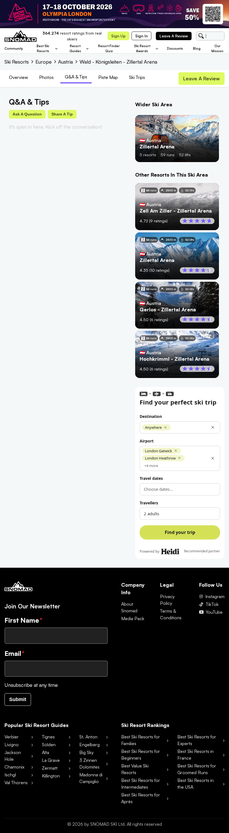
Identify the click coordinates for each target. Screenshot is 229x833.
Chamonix (14, 767)
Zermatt (50, 768)
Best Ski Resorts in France (195, 754)
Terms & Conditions (171, 614)
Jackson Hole (12, 756)
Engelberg (89, 744)
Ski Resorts (16, 62)
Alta (45, 752)
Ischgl (10, 774)
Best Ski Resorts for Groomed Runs (196, 769)
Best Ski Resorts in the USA (195, 783)
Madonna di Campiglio (90, 778)
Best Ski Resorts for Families (140, 740)
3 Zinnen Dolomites (89, 763)
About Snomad (129, 607)
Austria (65, 62)
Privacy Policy (167, 600)
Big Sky (86, 752)
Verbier (11, 737)
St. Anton (88, 737)
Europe (43, 62)
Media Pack (132, 618)
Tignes (48, 737)
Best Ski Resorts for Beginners (140, 754)
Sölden (49, 744)
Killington (51, 776)
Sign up (118, 35)
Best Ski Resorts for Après (140, 798)
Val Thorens (16, 782)
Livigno (11, 744)
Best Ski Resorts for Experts (196, 740)
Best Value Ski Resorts (135, 769)
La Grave (51, 760)
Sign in (141, 35)
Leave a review (173, 35)
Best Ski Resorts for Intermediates (140, 783)
